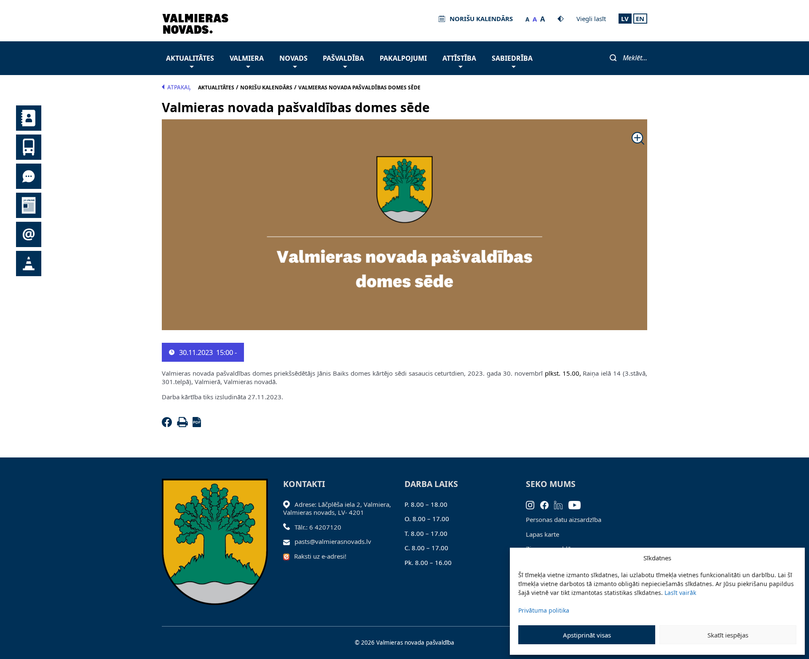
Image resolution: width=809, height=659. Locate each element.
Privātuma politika (543, 610)
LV (625, 18)
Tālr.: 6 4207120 (318, 527)
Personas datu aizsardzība (563, 519)
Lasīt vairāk (680, 593)
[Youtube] (577, 504)
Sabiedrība (512, 58)
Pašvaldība (343, 58)
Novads (293, 58)
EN (640, 18)
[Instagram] (533, 504)
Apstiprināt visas (587, 635)
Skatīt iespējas (727, 635)
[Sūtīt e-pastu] (289, 541)
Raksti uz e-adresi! (320, 556)
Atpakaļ (179, 87)
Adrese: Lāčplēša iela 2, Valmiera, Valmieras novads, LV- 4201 (337, 508)
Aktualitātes (190, 58)
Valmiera (247, 58)
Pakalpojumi (403, 58)
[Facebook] (168, 424)
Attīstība (459, 58)
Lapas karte (542, 534)
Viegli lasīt (591, 18)
